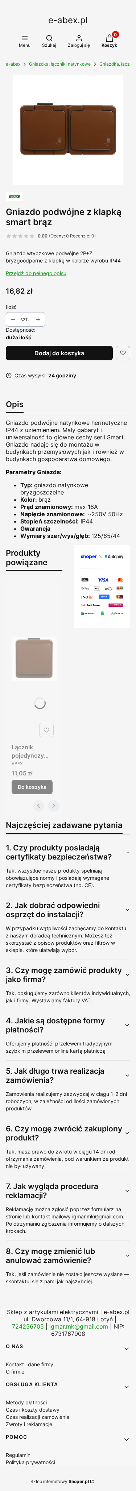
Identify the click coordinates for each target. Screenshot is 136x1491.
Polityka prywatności (30, 1462)
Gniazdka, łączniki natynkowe (60, 64)
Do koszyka (32, 787)
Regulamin (18, 1455)
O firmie (15, 1371)
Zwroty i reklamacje (29, 1424)
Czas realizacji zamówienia (37, 1417)
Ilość (11, 307)
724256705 (28, 1326)
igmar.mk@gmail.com (78, 1326)
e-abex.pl (68, 20)
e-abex (13, 64)
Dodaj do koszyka (59, 353)
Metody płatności (26, 1402)
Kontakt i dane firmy (29, 1364)
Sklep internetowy (59, 1481)
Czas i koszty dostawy (32, 1410)
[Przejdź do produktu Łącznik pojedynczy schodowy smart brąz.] (34, 658)
